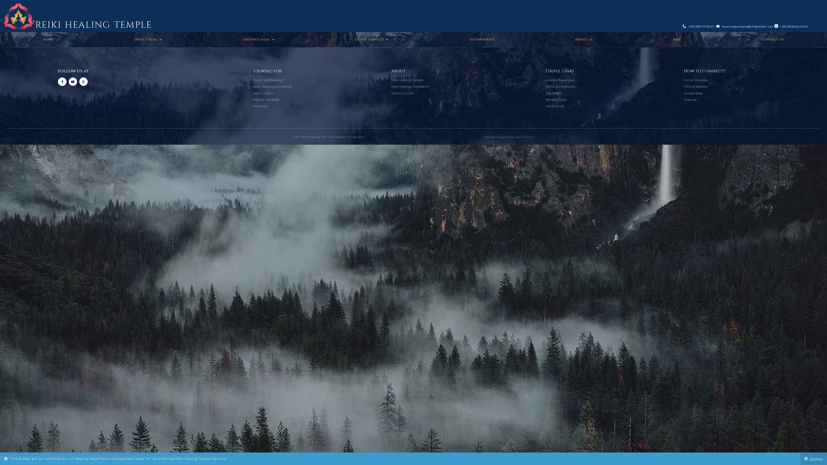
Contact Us (772, 39)
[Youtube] (73, 82)
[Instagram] (83, 82)
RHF (677, 39)
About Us (583, 39)
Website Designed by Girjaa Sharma (509, 137)
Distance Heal (256, 39)
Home (48, 39)
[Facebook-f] (62, 82)
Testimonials (481, 39)
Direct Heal (145, 39)
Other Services (369, 39)
